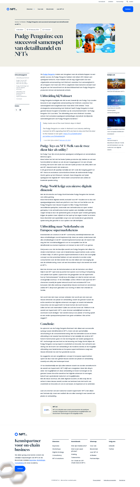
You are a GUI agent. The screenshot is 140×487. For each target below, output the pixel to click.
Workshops (41, 460)
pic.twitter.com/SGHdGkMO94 (54, 136)
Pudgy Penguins (49, 74)
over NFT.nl (60, 9)
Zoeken (131, 1)
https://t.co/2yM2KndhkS (72, 134)
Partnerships (119, 1)
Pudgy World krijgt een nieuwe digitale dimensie (22, 87)
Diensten (29, 9)
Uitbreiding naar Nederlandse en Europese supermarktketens (21, 94)
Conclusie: (19, 99)
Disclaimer (122, 480)
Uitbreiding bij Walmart (22, 78)
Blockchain (50, 9)
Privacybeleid (96, 480)
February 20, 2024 (64, 140)
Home (17, 22)
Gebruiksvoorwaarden (110, 480)
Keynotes (32, 460)
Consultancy (19, 463)
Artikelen (110, 1)
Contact (128, 9)
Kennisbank (102, 1)
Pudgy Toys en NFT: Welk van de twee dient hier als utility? (22, 82)
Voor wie (40, 9)
